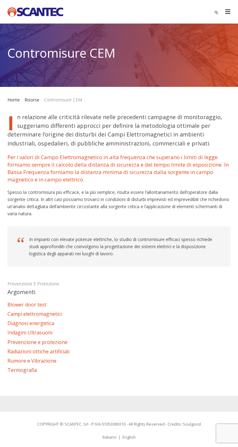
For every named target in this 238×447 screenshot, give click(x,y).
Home (13, 100)
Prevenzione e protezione (33, 284)
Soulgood (192, 424)
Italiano (110, 437)
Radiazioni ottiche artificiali (38, 351)
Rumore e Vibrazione (31, 360)
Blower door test (26, 304)
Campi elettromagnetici (34, 314)
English (129, 437)
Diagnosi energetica (30, 323)
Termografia (22, 370)
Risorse (31, 100)
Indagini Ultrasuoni (29, 332)
